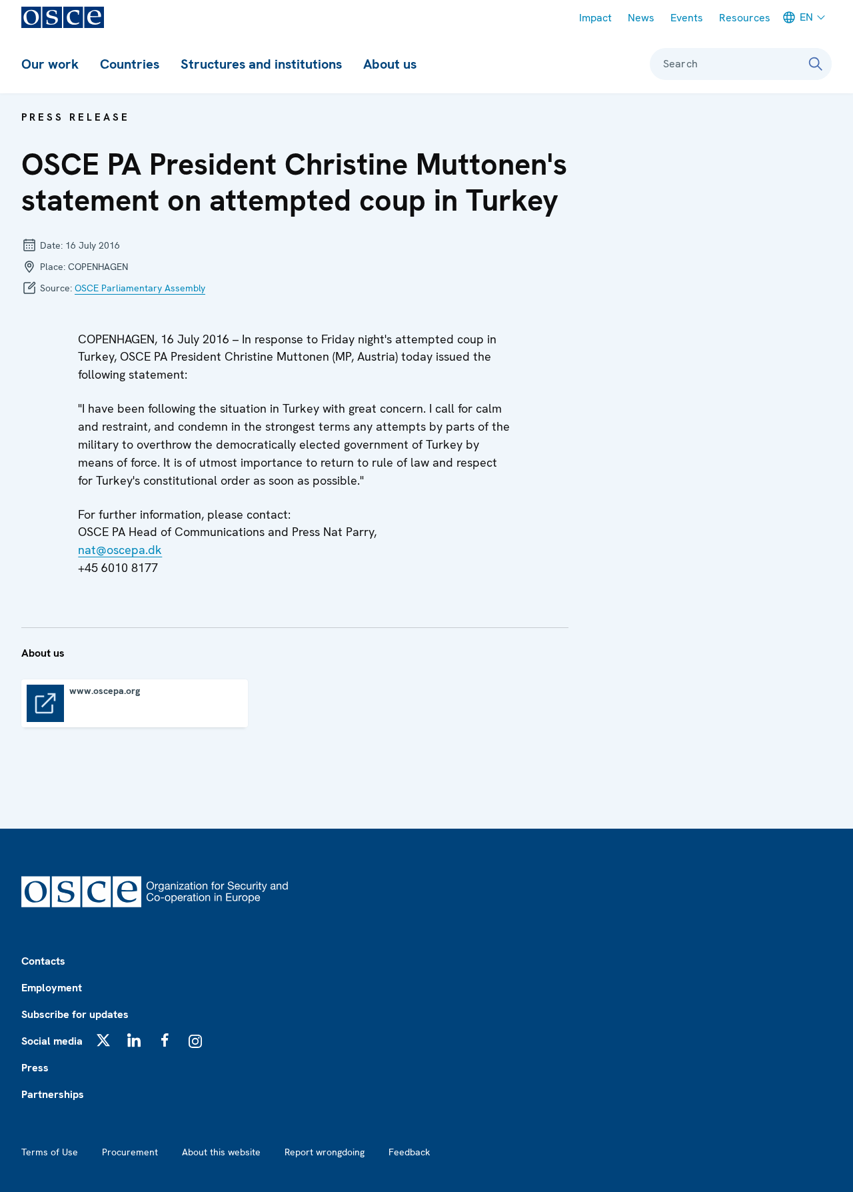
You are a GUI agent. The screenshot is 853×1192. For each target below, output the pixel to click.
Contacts (43, 961)
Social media (52, 1041)
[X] (103, 1040)
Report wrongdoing (325, 1152)
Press (35, 1068)
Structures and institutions (261, 64)
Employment (51, 988)
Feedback (409, 1152)
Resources (744, 18)
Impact (595, 18)
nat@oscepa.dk (120, 549)
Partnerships (52, 1094)
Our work (50, 64)
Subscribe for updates (75, 1014)
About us (390, 64)
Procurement (130, 1152)
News (641, 18)
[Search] (816, 64)
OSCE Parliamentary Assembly (140, 288)
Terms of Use (49, 1152)
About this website (221, 1152)
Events (686, 18)
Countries (129, 64)
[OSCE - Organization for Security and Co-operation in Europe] (62, 17)
